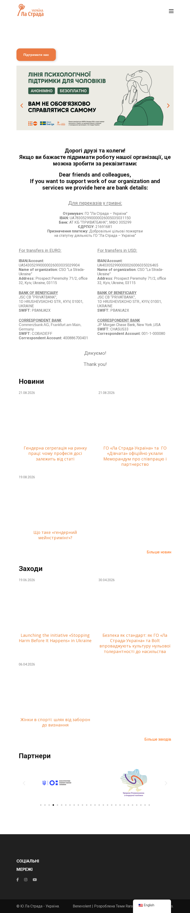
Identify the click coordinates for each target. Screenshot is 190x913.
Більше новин (159, 552)
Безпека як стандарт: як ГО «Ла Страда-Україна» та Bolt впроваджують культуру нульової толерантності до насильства (135, 643)
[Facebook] (17, 880)
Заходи (31, 568)
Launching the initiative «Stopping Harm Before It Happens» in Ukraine (55, 638)
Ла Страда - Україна (42, 906)
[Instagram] (25, 880)
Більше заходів (157, 739)
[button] (22, 105)
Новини (31, 381)
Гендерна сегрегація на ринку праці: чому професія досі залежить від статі (55, 453)
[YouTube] (35, 880)
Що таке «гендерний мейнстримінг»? (55, 535)
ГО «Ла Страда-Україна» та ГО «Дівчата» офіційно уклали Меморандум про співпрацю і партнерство (135, 456)
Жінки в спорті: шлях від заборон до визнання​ (55, 722)
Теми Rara (124, 906)
